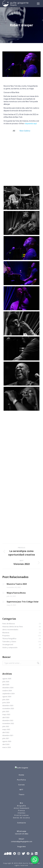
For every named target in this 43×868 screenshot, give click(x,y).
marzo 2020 (6, 747)
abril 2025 (5, 684)
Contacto (21, 823)
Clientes (21, 813)
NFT (21, 789)
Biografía (21, 806)
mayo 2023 (6, 714)
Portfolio (21, 780)
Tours (21, 794)
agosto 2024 (6, 696)
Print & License (21, 815)
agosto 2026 (6, 678)
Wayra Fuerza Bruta (16, 593)
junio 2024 (6, 702)
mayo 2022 (6, 729)
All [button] (14, 131)
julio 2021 (5, 738)
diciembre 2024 (7, 687)
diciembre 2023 (7, 705)
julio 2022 (5, 726)
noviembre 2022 (8, 723)
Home (21, 775)
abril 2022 (5, 732)
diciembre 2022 (7, 720)
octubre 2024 (7, 690)
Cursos (21, 785)
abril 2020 (5, 744)
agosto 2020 (6, 741)
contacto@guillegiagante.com (21, 841)
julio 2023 (5, 711)
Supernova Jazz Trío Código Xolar (23, 601)
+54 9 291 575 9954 (21, 834)
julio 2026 (5, 681)
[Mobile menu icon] (38, 3)
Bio (21, 803)
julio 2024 (5, 699)
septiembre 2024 (8, 693)
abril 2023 (5, 717)
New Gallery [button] (25, 131)
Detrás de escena (21, 818)
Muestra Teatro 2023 (17, 584)
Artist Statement (21, 808)
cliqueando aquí (31, 123)
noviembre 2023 (8, 708)
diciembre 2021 (7, 735)
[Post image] (3, 584)
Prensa (21, 810)
